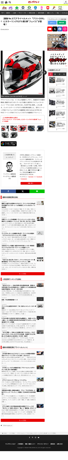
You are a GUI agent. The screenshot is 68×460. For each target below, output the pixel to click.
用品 (58, 13)
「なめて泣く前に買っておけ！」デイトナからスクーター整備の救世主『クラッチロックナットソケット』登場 (18, 260)
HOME (5, 433)
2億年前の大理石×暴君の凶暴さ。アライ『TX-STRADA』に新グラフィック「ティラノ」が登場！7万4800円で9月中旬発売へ (19, 392)
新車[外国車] (41, 13)
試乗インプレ (50, 13)
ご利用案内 (20, 444)
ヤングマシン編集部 (60, 85)
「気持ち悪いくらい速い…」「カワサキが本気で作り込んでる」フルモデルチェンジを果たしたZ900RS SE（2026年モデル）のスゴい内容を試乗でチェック (60, 125)
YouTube (30, 176)
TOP (2, 13)
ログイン (52, 22)
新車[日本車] (32, 13)
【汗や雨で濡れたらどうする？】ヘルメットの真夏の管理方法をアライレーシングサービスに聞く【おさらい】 (18, 354)
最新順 (8, 13)
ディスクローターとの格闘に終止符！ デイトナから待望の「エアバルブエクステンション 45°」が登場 (18, 234)
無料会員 (61, 22)
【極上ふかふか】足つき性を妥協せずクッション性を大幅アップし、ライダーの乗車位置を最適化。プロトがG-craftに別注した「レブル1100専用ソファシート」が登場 (60, 102)
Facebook (39, 176)
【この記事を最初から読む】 (21, 119)
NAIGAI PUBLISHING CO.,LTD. (33, 447)
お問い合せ (60, 444)
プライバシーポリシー (43, 444)
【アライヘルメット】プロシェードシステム (14, 380)
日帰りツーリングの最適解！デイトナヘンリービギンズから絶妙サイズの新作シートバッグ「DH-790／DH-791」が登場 (18, 220)
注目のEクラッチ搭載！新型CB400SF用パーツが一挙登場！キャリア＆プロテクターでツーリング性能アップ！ (18, 246)
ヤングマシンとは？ (10, 444)
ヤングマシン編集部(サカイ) (60, 96)
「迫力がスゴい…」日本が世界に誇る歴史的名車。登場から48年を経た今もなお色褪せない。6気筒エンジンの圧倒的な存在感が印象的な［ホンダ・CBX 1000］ (19, 287)
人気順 (14, 13)
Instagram (24, 179)
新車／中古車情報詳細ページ (10, 300)
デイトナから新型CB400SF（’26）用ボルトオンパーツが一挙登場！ (19, 307)
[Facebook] (8, 191)
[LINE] (37, 191)
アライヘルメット (7, 425)
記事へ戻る (66, 3)
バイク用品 (12, 433)
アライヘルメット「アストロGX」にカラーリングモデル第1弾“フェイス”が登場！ (36, 433)
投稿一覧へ (30, 183)
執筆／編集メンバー (30, 444)
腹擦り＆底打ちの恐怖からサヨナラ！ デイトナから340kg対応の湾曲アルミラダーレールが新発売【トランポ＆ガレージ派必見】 (18, 205)
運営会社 (52, 444)
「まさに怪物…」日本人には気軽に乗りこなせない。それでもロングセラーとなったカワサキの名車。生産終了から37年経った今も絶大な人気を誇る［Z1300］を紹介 (18, 334)
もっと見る (22, 274)
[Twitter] (22, 191)
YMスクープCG (22, 13)
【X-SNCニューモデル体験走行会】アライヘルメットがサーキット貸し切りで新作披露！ (18, 368)
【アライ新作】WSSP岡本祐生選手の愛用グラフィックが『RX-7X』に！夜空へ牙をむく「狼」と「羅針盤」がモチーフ (19, 407)
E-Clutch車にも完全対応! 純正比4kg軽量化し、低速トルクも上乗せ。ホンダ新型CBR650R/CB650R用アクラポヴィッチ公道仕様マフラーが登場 (19, 320)
